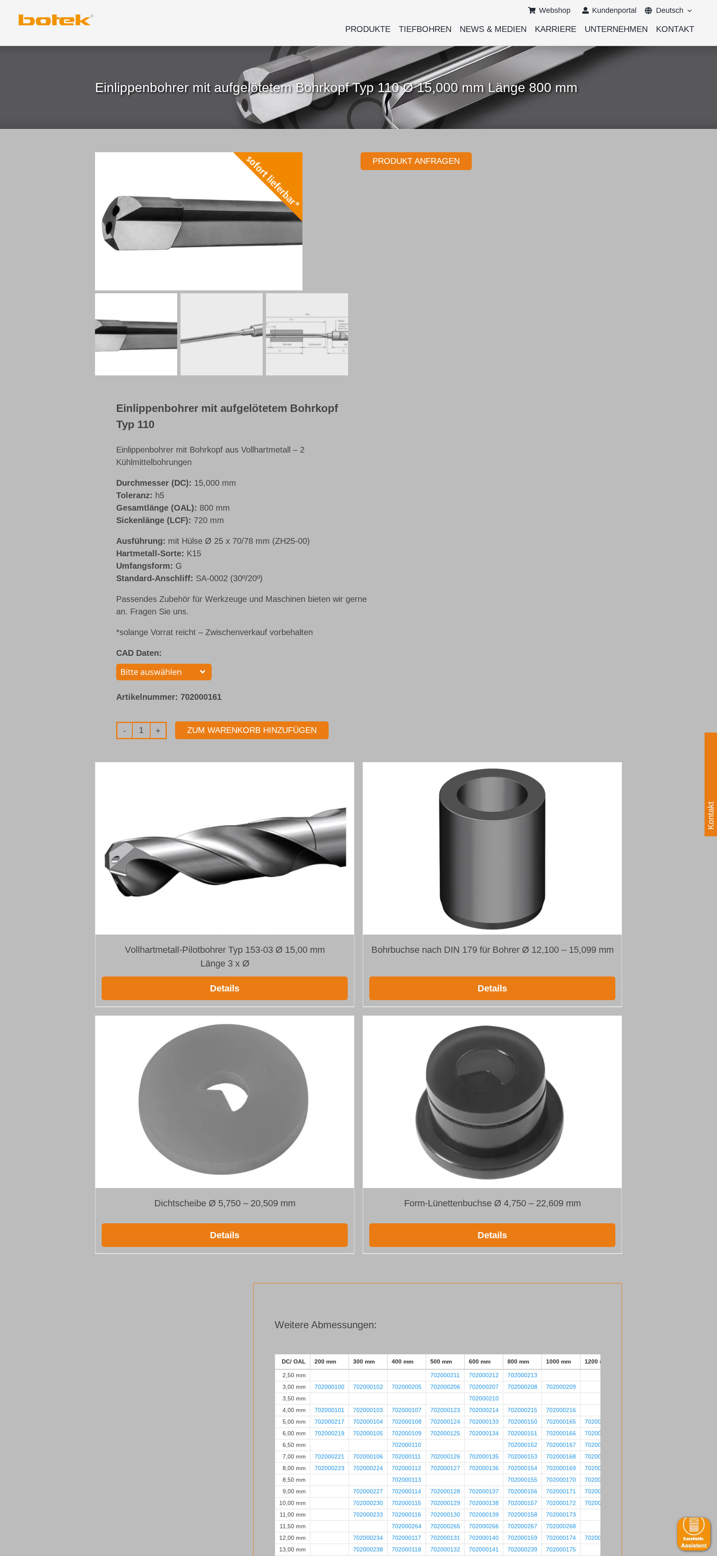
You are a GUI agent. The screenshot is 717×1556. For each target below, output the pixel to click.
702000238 (368, 1549)
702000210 (484, 1398)
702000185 (600, 1468)
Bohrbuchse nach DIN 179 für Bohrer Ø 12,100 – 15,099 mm (492, 950)
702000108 (407, 1421)
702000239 (522, 1549)
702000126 (445, 1456)
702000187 (600, 1503)
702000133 (484, 1421)
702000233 (368, 1514)
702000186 (600, 1479)
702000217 (329, 1421)
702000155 (522, 1479)
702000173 (561, 1514)
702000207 (484, 1386)
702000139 (484, 1514)
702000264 (407, 1526)
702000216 (561, 1410)
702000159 (522, 1537)
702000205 (407, 1386)
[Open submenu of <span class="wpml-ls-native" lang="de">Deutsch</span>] (687, 10)
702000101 (329, 1410)
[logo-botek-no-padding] (56, 17)
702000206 (445, 1386)
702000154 (522, 1468)
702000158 (522, 1514)
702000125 (445, 1433)
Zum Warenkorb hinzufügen (252, 730)
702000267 (522, 1526)
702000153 (522, 1456)
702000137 (484, 1491)
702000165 (561, 1421)
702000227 (368, 1491)
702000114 (406, 1491)
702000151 (522, 1433)
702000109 (407, 1433)
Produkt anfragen (416, 161)
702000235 (600, 1537)
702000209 (561, 1386)
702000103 (368, 1410)
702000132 (445, 1549)
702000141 (484, 1549)
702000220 (600, 1433)
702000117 (406, 1537)
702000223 (329, 1468)
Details (224, 988)
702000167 (561, 1445)
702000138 (484, 1503)
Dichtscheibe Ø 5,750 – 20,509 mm (224, 1203)
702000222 (600, 1456)
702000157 (522, 1503)
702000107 (407, 1410)
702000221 (329, 1456)
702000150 (522, 1421)
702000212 (484, 1375)
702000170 (561, 1479)
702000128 (445, 1491)
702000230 (368, 1503)
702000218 (600, 1421)
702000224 (368, 1468)
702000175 (561, 1549)
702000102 (368, 1386)
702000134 (484, 1433)
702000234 (368, 1537)
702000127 (445, 1468)
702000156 (522, 1491)
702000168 (561, 1456)
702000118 (406, 1549)
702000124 (445, 1421)
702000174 (561, 1537)
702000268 (561, 1526)
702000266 (484, 1526)
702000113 (406, 1479)
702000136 (484, 1468)
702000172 (561, 1503)
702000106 (368, 1456)
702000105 (368, 1433)
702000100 (329, 1386)
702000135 (484, 1456)
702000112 (406, 1468)
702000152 (522, 1445)
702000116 (406, 1514)
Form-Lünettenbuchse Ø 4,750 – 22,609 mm (492, 1203)
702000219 (329, 1433)
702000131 (445, 1537)
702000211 (445, 1375)
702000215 (522, 1410)
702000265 (445, 1526)
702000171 (561, 1491)
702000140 (484, 1537)
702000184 (600, 1445)
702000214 (484, 1410)
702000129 (445, 1503)
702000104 (368, 1421)
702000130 (445, 1514)
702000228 (600, 1491)
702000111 (406, 1456)
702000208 (522, 1386)
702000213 (522, 1375)
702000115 (406, 1503)
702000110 (406, 1445)
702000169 (561, 1468)
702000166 (561, 1433)
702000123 (445, 1410)
